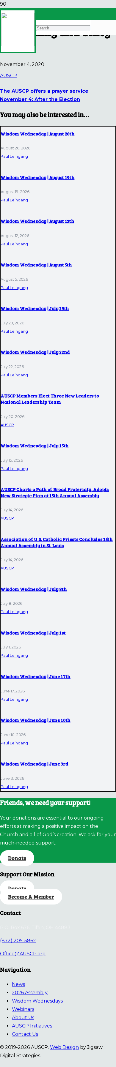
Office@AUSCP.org (23, 953)
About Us (23, 1017)
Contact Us (25, 1034)
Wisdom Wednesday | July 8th (34, 589)
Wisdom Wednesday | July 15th (35, 445)
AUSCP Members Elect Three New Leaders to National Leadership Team (50, 398)
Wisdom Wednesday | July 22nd (35, 352)
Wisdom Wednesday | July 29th (35, 308)
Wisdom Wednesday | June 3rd (34, 763)
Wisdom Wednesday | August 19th (37, 177)
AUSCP (8, 75)
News (18, 984)
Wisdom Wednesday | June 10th (35, 720)
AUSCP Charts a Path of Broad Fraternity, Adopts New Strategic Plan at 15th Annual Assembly (55, 492)
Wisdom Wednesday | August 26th (37, 133)
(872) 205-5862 (18, 940)
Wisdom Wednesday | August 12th (37, 221)
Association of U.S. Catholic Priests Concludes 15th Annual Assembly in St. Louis (57, 542)
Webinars (23, 1009)
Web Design (64, 1047)
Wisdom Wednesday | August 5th (36, 264)
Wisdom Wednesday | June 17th (35, 676)
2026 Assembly (30, 992)
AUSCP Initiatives (32, 1026)
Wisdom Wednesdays (37, 1001)
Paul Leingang (14, 156)
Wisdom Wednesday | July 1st (33, 632)
